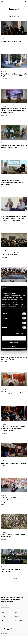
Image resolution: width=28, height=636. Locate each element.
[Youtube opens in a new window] (8, 629)
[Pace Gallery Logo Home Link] (14, 2)
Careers (3, 616)
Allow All (14, 338)
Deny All (14, 346)
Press (2, 620)
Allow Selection (14, 342)
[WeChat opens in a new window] (4, 629)
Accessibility (18, 620)
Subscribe (5, 605)
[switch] (24, 318)
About (2, 612)
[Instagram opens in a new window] (1, 629)
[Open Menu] (2, 1)
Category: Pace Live (13, 16)
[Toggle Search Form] (26, 1)
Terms (16, 612)
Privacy (17, 616)
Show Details (19, 333)
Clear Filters (14, 18)
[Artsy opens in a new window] (11, 629)
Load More (14, 578)
